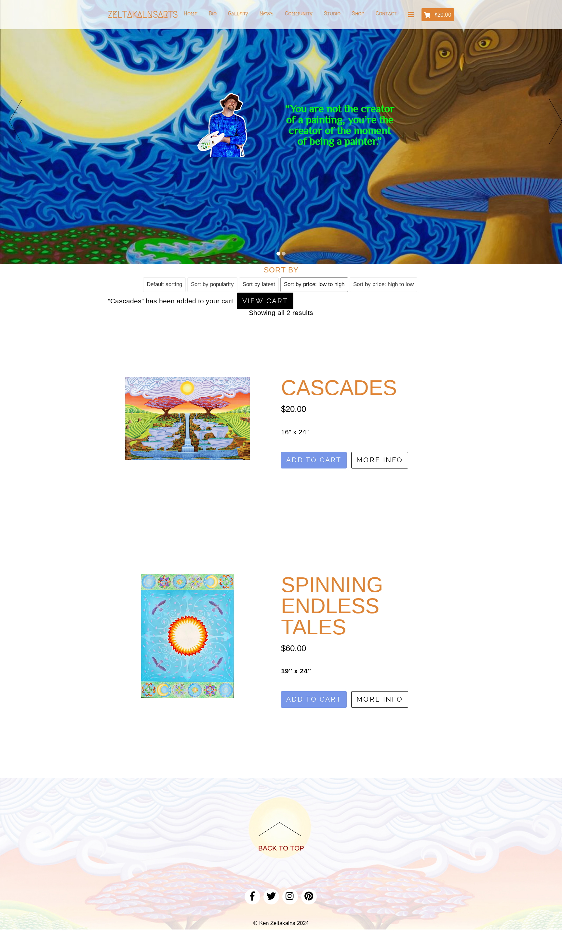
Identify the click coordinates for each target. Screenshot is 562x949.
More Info (379, 460)
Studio (332, 13)
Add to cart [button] (313, 460)
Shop (358, 13)
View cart (265, 301)
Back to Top (281, 848)
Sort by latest (259, 284)
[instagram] (290, 895)
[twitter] (271, 895)
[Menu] (412, 15)
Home (190, 13)
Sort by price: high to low (383, 284)
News (267, 13)
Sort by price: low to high (314, 284)
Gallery (238, 13)
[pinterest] (309, 895)
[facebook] (252, 895)
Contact (386, 13)
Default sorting (164, 284)
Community (299, 13)
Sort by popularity (212, 284)
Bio (213, 13)
